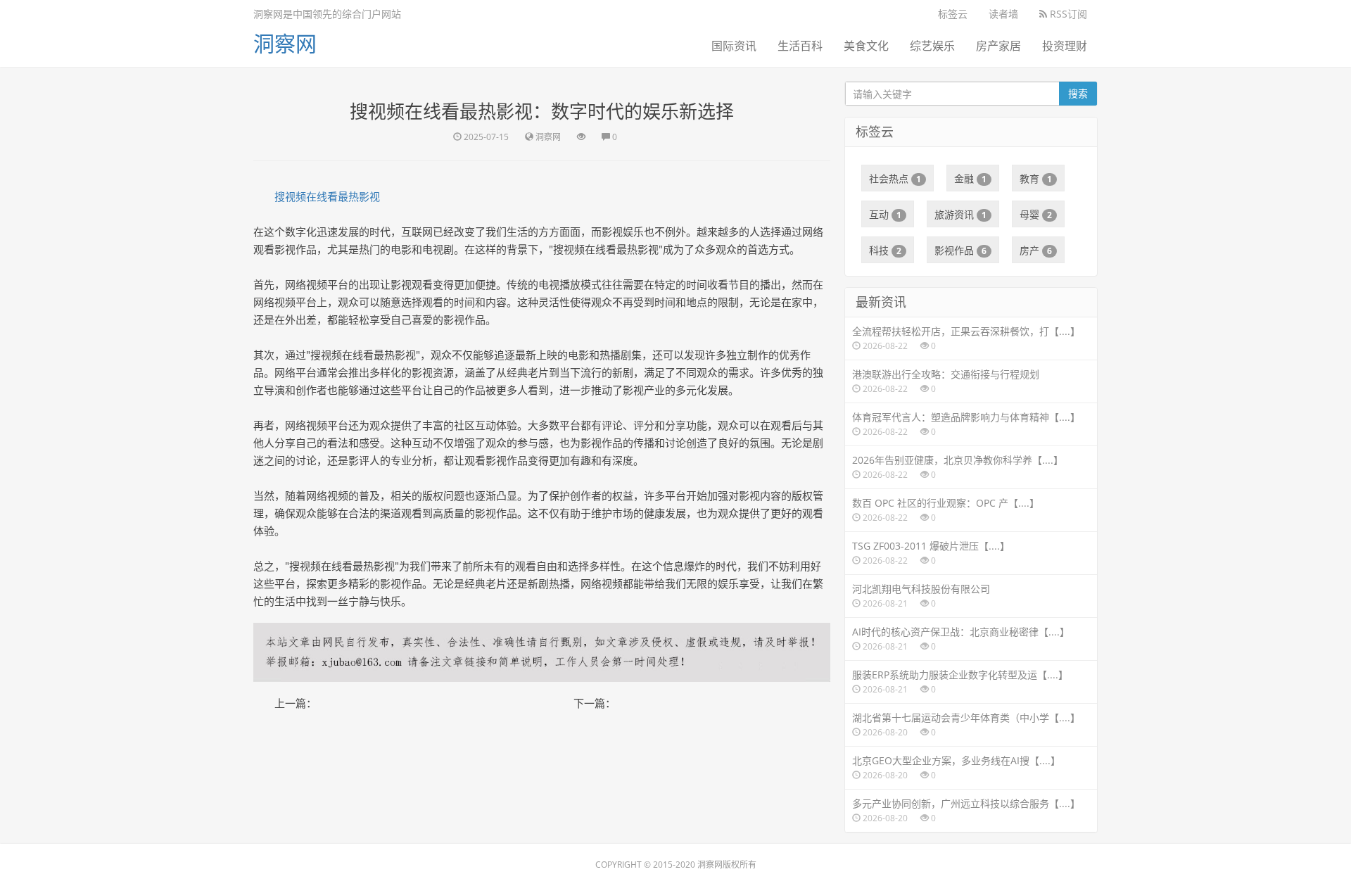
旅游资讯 (960, 214)
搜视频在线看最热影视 (327, 196)
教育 (1036, 178)
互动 (885, 214)
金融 (970, 178)
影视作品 (960, 250)
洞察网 (285, 43)
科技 (885, 250)
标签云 (953, 13)
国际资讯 (733, 45)
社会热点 (895, 178)
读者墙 (1003, 13)
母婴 (1036, 214)
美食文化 (866, 45)
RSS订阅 (1067, 13)
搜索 (1078, 93)
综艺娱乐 (932, 45)
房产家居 (998, 45)
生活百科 (800, 45)
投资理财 (1064, 45)
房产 (1036, 250)
